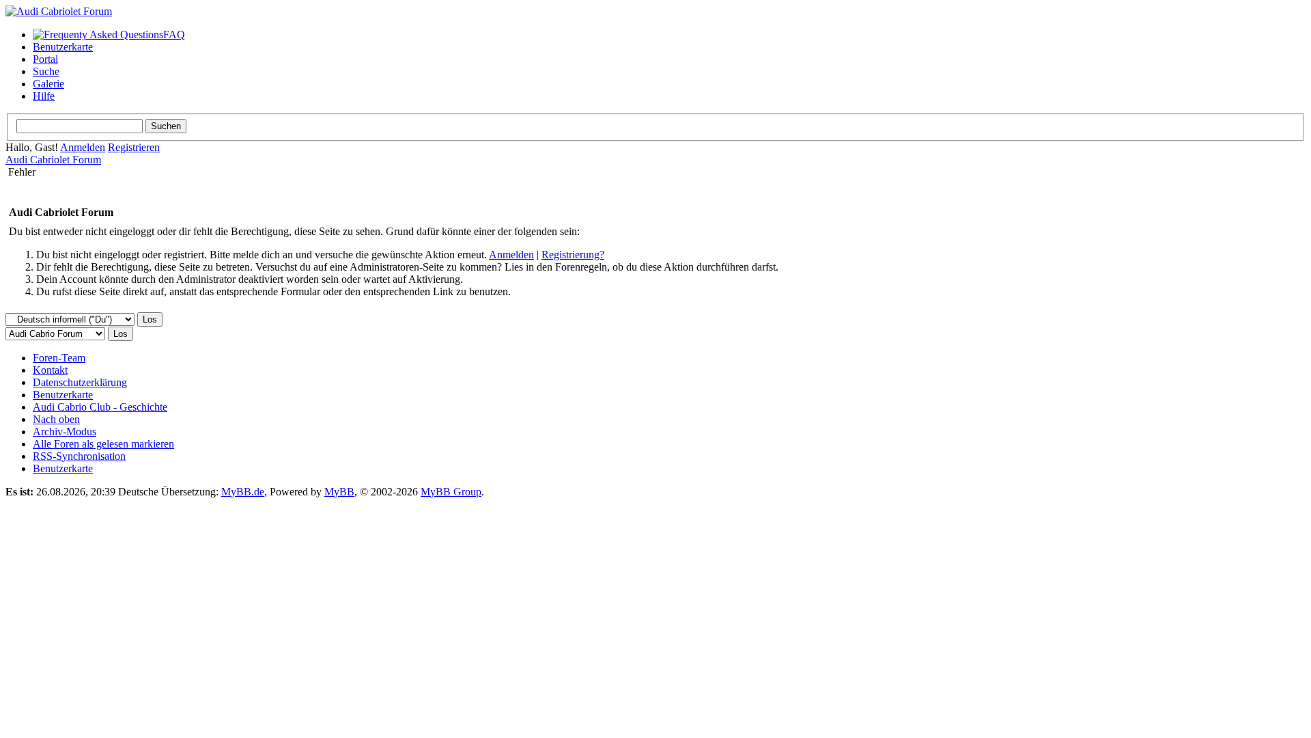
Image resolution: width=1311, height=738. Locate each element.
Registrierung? (572, 254)
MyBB (339, 491)
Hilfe (44, 96)
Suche (46, 71)
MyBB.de (242, 491)
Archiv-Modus (64, 431)
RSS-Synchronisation (79, 456)
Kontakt (50, 370)
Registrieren (134, 147)
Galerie (48, 84)
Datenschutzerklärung (80, 382)
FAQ (174, 34)
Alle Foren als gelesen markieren (103, 444)
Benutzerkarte (63, 47)
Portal (45, 59)
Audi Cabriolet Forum (53, 159)
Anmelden (82, 147)
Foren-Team (59, 358)
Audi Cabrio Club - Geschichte (100, 407)
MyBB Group (451, 491)
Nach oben (56, 419)
